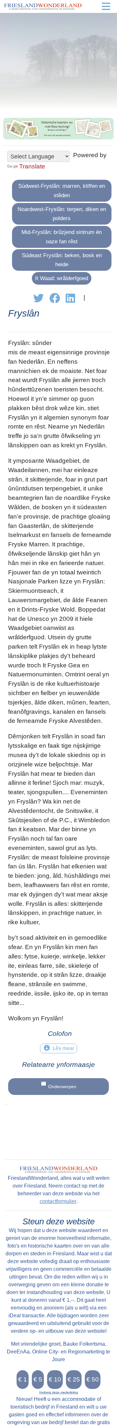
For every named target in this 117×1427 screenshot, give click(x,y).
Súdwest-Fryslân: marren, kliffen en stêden (61, 190)
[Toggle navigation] (106, 6)
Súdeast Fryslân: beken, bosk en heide (62, 260)
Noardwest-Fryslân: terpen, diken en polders (62, 214)
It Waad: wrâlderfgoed (61, 278)
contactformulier (58, 1201)
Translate (32, 166)
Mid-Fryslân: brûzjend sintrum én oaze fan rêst (61, 237)
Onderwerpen (62, 1086)
